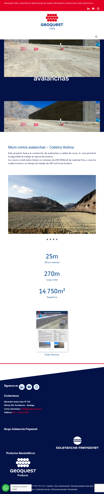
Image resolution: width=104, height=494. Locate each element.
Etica (56, 486)
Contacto (50, 486)
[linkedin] (88, 8)
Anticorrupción (64, 486)
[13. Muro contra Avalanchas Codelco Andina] (52, 312)
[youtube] (93, 8)
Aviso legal (89, 486)
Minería (52, 59)
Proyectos (60, 59)
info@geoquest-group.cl (31, 409)
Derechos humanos (77, 486)
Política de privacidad (58, 489)
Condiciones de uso (43, 489)
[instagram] (98, 8)
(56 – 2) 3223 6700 (20, 412)
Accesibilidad (72, 489)
